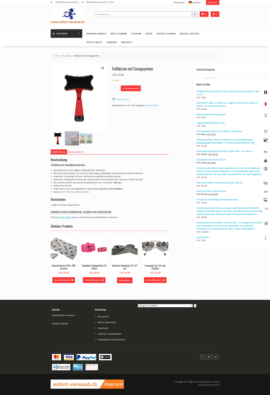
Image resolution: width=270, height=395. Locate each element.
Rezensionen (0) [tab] (76, 152)
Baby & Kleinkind (119, 33)
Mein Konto (213, 2)
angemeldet (65, 217)
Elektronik (136, 33)
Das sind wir (103, 316)
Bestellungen (179, 2)
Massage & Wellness (189, 33)
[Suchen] (195, 14)
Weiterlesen (124, 280)
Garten (149, 33)
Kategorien (62, 33)
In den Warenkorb (131, 88)
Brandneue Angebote (96, 33)
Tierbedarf (111, 42)
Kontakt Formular (60, 323)
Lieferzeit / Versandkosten (110, 333)
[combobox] (232, 76)
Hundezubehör (152, 105)
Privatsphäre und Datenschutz (111, 339)
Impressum (103, 328)
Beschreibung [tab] (58, 152)
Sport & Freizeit (94, 42)
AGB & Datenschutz (107, 322)
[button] (102, 68)
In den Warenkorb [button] (62, 280)
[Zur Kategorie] (195, 305)
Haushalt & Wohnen (166, 33)
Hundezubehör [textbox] (231, 77)
